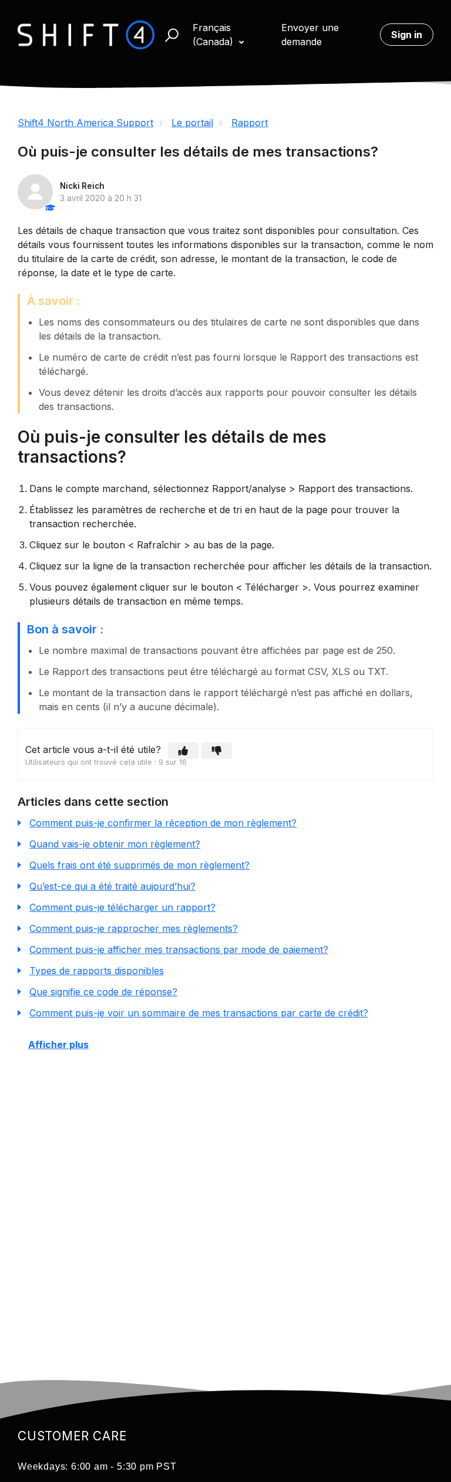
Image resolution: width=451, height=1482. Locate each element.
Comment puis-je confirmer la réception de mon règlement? (163, 823)
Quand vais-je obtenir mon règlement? (114, 844)
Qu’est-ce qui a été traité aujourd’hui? (112, 886)
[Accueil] (86, 35)
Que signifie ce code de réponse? (103, 992)
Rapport (249, 122)
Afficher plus (58, 1044)
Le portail (192, 122)
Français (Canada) (214, 35)
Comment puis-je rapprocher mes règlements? (133, 928)
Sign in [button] (406, 34)
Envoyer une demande (310, 35)
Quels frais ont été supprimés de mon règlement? (139, 865)
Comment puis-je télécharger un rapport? (122, 907)
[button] (166, 35)
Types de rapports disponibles (96, 970)
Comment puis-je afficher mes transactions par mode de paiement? (178, 949)
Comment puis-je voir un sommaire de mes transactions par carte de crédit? (198, 1013)
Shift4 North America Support (85, 122)
